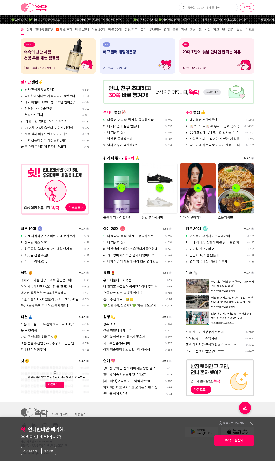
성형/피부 (131, 29)
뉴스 (240, 29)
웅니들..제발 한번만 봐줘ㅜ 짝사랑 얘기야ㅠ (91, 20)
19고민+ (155, 29)
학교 (216, 29)
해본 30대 (115, 29)
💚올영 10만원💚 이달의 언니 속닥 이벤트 (29, 20)
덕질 (208, 29)
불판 (175, 29)
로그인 (247, 7)
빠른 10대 (82, 29)
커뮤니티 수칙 (60, 414)
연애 (167, 29)
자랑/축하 (65, 29)
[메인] (34, 7)
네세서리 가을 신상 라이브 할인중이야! (218, 20)
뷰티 (144, 29)
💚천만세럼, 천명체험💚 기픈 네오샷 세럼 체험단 (156, 20)
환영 (231, 29)
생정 (193, 29)
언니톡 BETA (44, 29)
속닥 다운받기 (234, 440)
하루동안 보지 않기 (234, 423)
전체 (30, 29)
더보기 (247, 158)
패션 (184, 29)
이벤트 (249, 29)
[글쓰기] (245, 408)
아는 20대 (98, 29)
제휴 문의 (80, 414)
